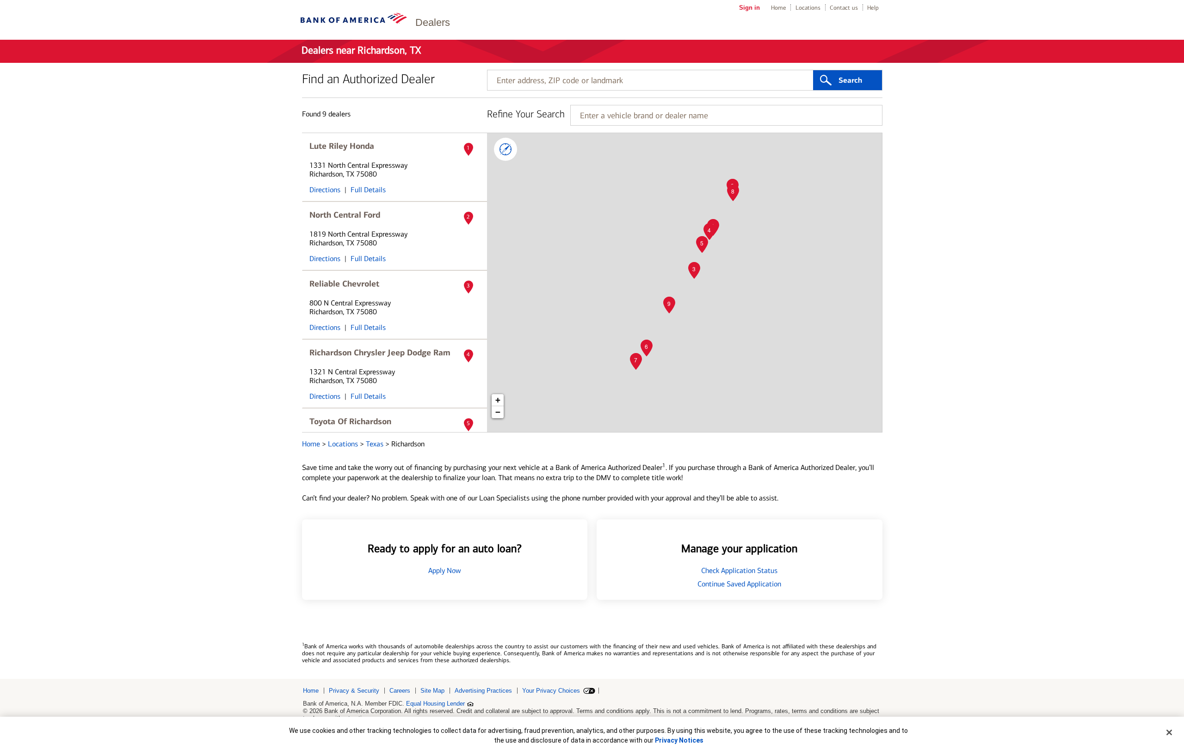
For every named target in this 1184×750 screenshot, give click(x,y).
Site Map (432, 691)
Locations (808, 7)
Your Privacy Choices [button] (551, 691)
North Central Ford (344, 215)
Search (850, 80)
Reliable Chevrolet (344, 284)
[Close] (1169, 732)
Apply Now (444, 570)
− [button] (497, 412)
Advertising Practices (483, 691)
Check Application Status (739, 570)
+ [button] (497, 400)
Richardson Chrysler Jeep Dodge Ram (379, 353)
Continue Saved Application (739, 583)
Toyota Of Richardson (350, 421)
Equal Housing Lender (435, 703)
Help (873, 7)
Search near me (505, 149)
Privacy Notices (679, 740)
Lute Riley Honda (341, 146)
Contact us (844, 7)
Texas (375, 443)
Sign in (749, 7)
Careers (399, 691)
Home (778, 7)
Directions (324, 189)
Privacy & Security (354, 691)
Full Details (368, 189)
